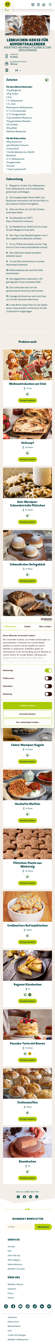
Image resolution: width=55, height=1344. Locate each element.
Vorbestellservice (15, 1264)
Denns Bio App (14, 1255)
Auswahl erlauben (27, 714)
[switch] (48, 678)
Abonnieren (43, 1227)
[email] (36, 1196)
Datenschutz (13, 1321)
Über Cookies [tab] (45, 626)
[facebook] (24, 1196)
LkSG (10, 1330)
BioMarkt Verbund (15, 1284)
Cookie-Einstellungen (17, 1335)
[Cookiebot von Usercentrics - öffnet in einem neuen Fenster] (41, 619)
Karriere (11, 1297)
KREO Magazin (14, 1260)
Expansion (12, 1289)
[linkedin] (30, 1196)
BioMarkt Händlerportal (18, 1339)
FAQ (9, 1251)
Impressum (12, 1317)
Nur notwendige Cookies (27, 722)
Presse (10, 1293)
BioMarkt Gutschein (16, 1269)
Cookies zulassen (28, 705)
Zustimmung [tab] (10, 626)
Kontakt (11, 1246)
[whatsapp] (18, 1196)
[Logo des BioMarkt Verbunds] (6, 4)
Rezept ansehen (27, 400)
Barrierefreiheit (14, 1326)
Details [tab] (27, 626)
